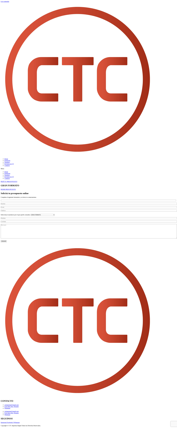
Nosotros (7, 162)
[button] (88, 169)
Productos (7, 160)
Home (6, 159)
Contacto (7, 165)
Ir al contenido (5, 1)
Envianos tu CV (9, 164)
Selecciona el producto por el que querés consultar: (16, 215)
